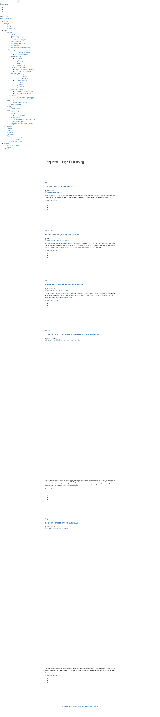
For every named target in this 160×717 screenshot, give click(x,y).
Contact (95, 707)
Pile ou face (97, 195)
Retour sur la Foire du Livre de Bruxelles (64, 284)
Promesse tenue (110, 482)
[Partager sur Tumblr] (49, 211)
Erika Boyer (8, 16)
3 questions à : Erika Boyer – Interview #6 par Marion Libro (72, 334)
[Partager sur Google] (49, 207)
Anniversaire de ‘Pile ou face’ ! (59, 186)
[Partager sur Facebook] (49, 204)
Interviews (48, 330)
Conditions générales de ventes (82, 707)
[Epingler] (49, 209)
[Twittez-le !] (49, 205)
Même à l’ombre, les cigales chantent (62, 234)
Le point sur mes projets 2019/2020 (61, 522)
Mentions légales (67, 707)
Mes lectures (49, 230)
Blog (46, 182)
